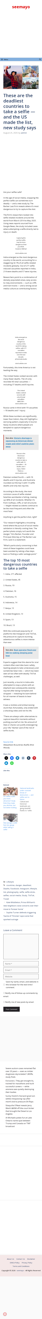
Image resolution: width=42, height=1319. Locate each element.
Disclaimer (31, 1259)
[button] (40, 59)
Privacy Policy (27, 1263)
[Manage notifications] (5, 1314)
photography (13, 892)
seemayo (21, 6)
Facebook (14, 888)
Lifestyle (10, 881)
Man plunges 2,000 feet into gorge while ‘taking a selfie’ (10, 826)
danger (19, 885)
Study (24, 895)
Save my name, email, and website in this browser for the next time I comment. (22, 984)
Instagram (24, 888)
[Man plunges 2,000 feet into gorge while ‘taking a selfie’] (10, 818)
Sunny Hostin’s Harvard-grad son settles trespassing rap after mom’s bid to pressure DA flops (20, 1099)
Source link (8, 742)
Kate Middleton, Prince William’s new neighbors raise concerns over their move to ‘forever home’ (20, 905)
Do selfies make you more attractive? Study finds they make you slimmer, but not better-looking (9, 802)
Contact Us (20, 1259)
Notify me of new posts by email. (19, 1002)
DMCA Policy (14, 1263)
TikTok (31, 895)
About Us (10, 1259)
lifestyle (33, 888)
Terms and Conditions (21, 1266)
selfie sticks (30, 892)
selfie (21, 892)
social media (15, 895)
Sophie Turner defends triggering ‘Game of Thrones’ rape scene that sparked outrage (19, 916)
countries (10, 885)
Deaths (6, 888)
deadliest (27, 885)
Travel (6, 899)
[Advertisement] (21, 36)
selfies (6, 895)
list (4, 892)
